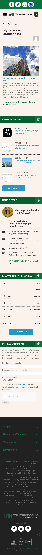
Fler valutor (20, 332)
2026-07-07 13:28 (21, 158)
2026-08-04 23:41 (21, 128)
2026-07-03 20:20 (21, 173)
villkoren (21, 384)
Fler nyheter (12, 188)
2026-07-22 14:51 (21, 143)
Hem (4, 24)
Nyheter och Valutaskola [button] (15, 434)
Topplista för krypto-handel (24, 261)
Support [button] (7, 426)
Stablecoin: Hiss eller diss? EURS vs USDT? (19, 79)
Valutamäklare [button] (10, 442)
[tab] (21, 426)
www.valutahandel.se (30, 548)
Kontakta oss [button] (10, 449)
